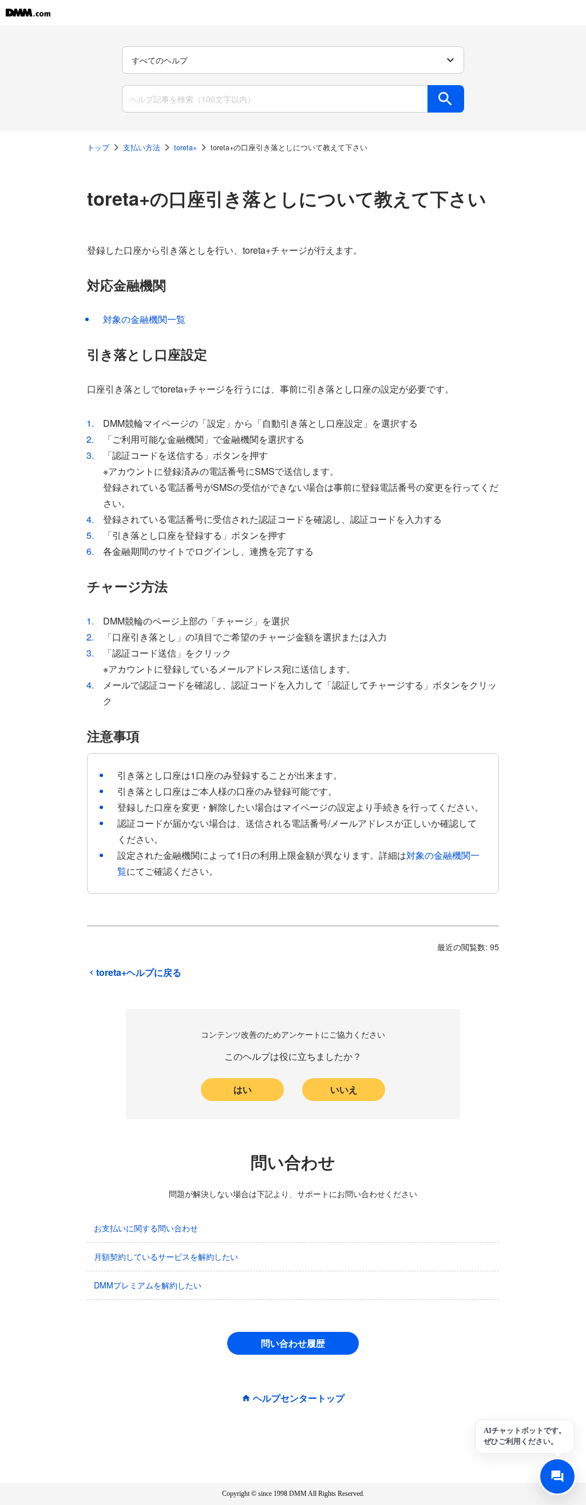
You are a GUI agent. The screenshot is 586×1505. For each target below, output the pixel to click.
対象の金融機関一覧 (144, 319)
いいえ (344, 1089)
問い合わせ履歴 (293, 1343)
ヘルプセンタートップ (299, 1398)
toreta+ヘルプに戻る (138, 972)
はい (242, 1089)
